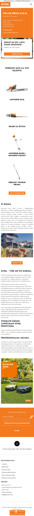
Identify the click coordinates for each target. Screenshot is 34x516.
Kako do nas (6, 470)
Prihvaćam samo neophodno (17, 514)
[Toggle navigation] (31, 4)
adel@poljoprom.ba (8, 26)
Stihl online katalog (10, 33)
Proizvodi (5, 467)
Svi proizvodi (7, 30)
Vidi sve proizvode (17, 193)
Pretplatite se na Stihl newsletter (17, 423)
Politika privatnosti (9, 472)
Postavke (12, 511)
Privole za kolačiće (9, 478)
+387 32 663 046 (8, 24)
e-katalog (7, 332)
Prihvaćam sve (20, 511)
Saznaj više (17, 263)
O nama (4, 464)
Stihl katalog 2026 (8, 475)
